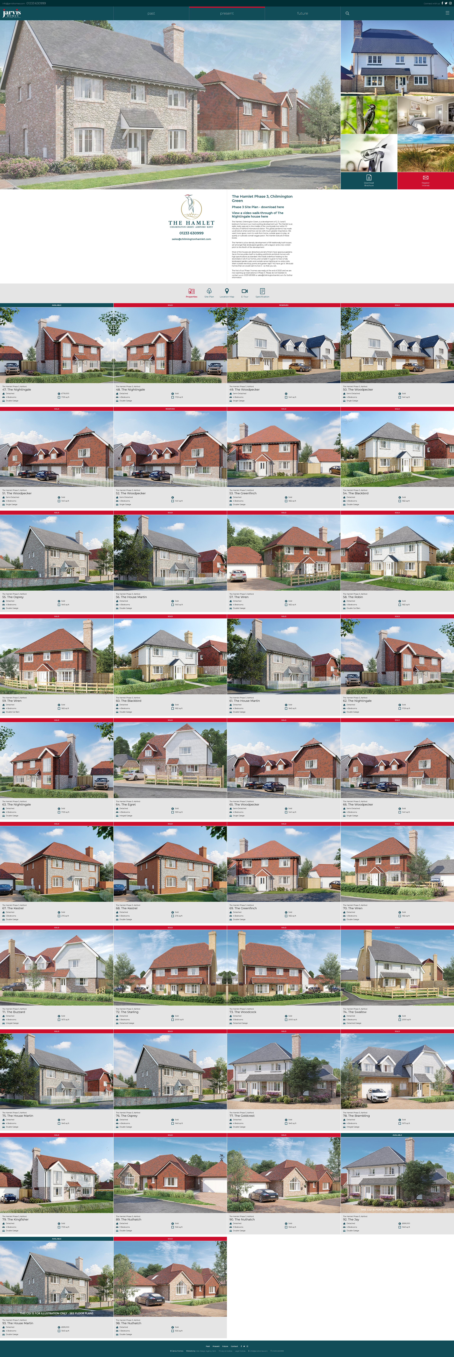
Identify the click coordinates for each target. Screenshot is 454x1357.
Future (225, 1346)
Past (208, 1346)
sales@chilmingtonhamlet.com (191, 239)
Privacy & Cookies (225, 1351)
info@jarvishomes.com (13, 3)
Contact (234, 1346)
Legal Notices (240, 1351)
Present (216, 1346)
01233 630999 (36, 3)
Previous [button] (5, 105)
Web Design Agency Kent (206, 1351)
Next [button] (335, 105)
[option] (170, 104)
